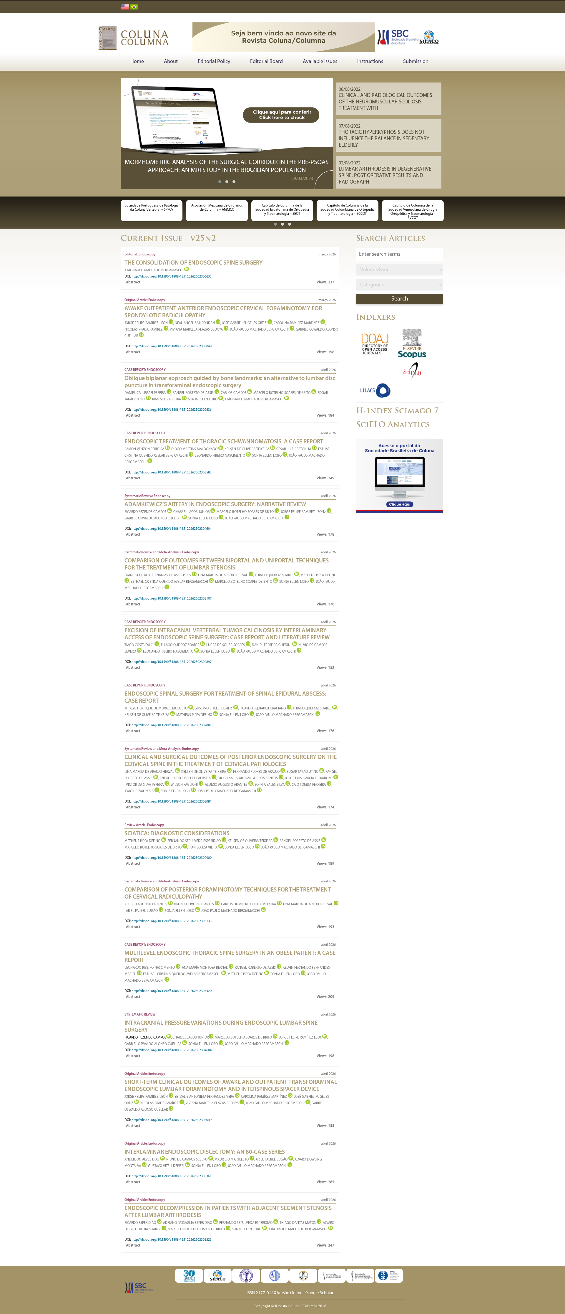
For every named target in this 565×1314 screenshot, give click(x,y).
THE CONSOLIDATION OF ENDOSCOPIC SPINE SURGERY (193, 263)
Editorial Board (266, 62)
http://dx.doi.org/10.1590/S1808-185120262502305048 (172, 346)
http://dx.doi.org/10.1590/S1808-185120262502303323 (172, 1240)
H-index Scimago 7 (397, 411)
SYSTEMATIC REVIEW (139, 1014)
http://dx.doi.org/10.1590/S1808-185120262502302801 (172, 725)
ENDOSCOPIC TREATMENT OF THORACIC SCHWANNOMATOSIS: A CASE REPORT (223, 442)
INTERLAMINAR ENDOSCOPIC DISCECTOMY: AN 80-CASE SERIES (204, 1152)
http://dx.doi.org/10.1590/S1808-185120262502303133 (172, 921)
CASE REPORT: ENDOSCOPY (145, 370)
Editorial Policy (214, 62)
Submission (415, 62)
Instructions (370, 62)
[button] (219, 182)
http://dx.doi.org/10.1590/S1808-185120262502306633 (172, 276)
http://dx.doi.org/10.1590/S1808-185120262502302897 (172, 662)
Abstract (133, 282)
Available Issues (320, 62)
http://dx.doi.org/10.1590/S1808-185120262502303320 (172, 991)
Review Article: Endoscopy (144, 825)
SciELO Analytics (393, 425)
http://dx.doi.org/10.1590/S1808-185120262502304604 (172, 529)
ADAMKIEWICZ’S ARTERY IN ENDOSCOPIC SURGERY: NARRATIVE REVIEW (215, 505)
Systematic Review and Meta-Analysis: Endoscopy (161, 552)
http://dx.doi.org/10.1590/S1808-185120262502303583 (172, 472)
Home (137, 62)
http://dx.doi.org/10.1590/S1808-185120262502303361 (172, 1176)
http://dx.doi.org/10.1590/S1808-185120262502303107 (172, 598)
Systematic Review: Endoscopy (147, 496)
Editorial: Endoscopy (139, 254)
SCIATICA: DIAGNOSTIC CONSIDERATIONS (177, 834)
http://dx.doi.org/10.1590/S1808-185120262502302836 (172, 410)
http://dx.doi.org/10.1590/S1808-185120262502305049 (172, 1120)
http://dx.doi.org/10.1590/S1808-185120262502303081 (172, 801)
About (171, 62)
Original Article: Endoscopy (144, 300)
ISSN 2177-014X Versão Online (275, 1293)
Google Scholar (319, 1293)
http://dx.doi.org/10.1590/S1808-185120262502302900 (172, 858)
